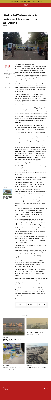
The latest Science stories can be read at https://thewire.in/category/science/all (25, 1)
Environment (10, 12)
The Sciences (7, 394)
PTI (7, 70)
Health (14, 394)
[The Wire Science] (25, 5)
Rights (14, 12)
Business (5, 12)
